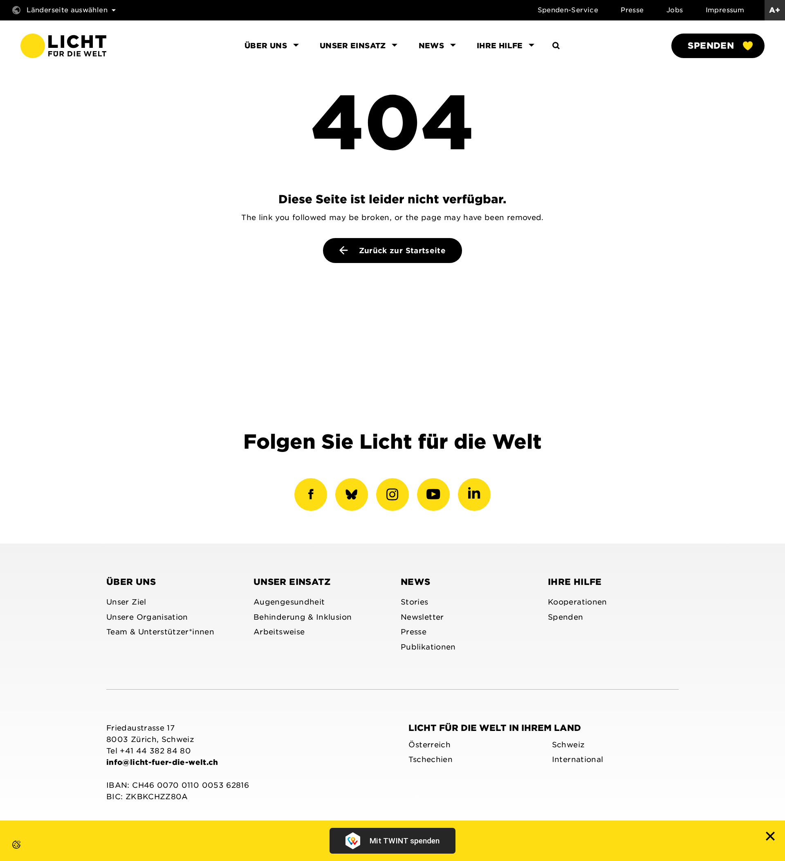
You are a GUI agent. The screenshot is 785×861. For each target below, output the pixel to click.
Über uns (131, 582)
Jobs (674, 10)
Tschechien (430, 759)
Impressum (725, 10)
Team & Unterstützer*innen (160, 631)
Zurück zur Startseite (401, 250)
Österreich (429, 744)
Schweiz (568, 744)
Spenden (711, 45)
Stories (414, 602)
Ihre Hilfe (575, 582)
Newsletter (422, 617)
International (577, 759)
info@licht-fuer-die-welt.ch (162, 762)
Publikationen (428, 647)
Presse (632, 10)
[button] (8, 853)
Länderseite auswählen (67, 10)
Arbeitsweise (279, 631)
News (415, 582)
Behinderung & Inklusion (302, 617)
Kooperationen (577, 602)
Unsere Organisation (147, 617)
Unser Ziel (126, 602)
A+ (775, 10)
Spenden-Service (568, 10)
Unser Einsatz (292, 582)
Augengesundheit (289, 602)
